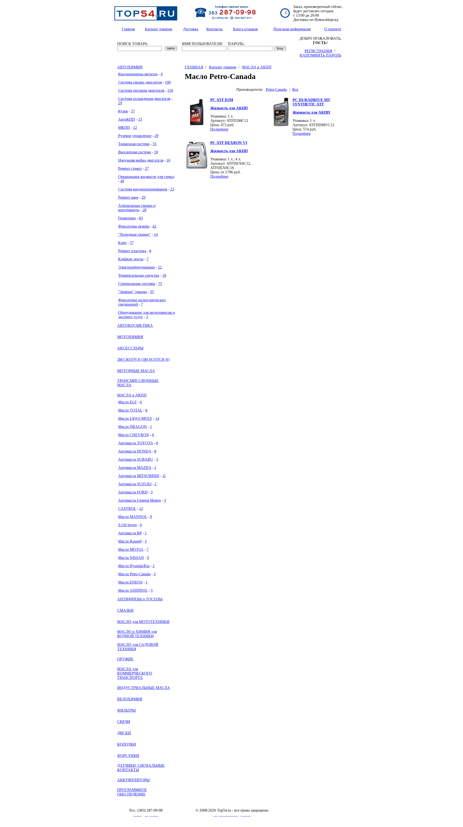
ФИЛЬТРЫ (126, 710)
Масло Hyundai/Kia (134, 566)
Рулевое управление (134, 136)
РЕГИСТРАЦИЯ (318, 51)
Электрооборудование (136, 267)
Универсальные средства (138, 275)
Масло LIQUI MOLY (135, 418)
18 (156, 152)
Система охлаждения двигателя (144, 99)
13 (140, 119)
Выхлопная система (134, 152)
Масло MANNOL (132, 517)
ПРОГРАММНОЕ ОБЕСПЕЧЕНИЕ (132, 792)
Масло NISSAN (131, 558)
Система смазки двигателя (140, 82)
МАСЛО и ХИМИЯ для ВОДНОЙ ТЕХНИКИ (137, 634)
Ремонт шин (128, 197)
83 (141, 218)
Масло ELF (127, 402)
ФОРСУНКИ (128, 756)
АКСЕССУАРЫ (130, 348)
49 (122, 181)
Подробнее (219, 129)
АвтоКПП (126, 119)
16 (168, 160)
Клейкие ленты (130, 259)
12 (135, 127)
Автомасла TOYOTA (135, 443)
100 (168, 82)
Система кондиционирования (142, 189)
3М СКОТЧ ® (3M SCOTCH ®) (143, 359)
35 (152, 292)
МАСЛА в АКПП (132, 395)
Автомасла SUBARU (135, 459)
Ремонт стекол (130, 168)
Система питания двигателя (141, 90)
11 (164, 476)
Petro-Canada (276, 89)
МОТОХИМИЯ (130, 337)
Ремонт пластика (132, 251)
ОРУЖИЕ (125, 659)
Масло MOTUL (130, 549)
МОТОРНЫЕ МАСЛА (136, 371)
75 (160, 284)
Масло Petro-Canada (134, 574)
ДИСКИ (124, 733)
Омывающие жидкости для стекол (146, 177)
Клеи (122, 243)
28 (144, 210)
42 (154, 226)
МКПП (124, 127)
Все (295, 89)
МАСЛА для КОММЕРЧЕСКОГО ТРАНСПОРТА (134, 673)
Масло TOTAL (130, 410)
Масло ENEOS (130, 582)
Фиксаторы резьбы (133, 226)
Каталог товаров (222, 67)
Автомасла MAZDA (134, 468)
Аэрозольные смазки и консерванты (137, 207)
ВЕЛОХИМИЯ (129, 699)
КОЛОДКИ (126, 744)
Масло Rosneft (130, 541)
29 (120, 103)
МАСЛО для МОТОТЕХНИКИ (143, 622)
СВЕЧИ (123, 722)
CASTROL (127, 508)
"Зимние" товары (132, 292)
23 (172, 189)
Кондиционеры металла (137, 74)
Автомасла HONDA (134, 451)
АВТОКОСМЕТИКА (135, 325)
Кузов (123, 111)
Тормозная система (134, 144)
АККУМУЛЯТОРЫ (133, 780)
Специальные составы (136, 284)
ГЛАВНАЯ (194, 67)
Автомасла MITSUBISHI (138, 476)
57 (133, 111)
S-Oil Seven (127, 525)
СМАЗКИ (125, 610)
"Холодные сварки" (134, 234)
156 (170, 90)
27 (147, 168)
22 (160, 267)
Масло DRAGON (132, 427)
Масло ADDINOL (133, 590)
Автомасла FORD (133, 492)
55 (155, 144)
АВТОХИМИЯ (130, 67)
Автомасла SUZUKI (134, 484)
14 (156, 234)
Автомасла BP (130, 533)
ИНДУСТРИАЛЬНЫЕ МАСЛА (143, 688)
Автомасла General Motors (139, 500)
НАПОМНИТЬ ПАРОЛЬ (320, 55)
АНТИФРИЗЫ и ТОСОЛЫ (140, 599)
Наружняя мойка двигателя (140, 160)
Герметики (127, 218)
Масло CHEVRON (133, 435)
